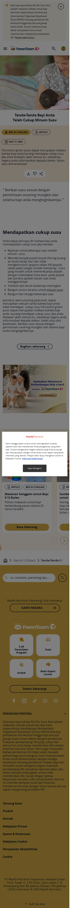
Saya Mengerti (35, 468)
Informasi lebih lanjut (32, 458)
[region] (35, 453)
